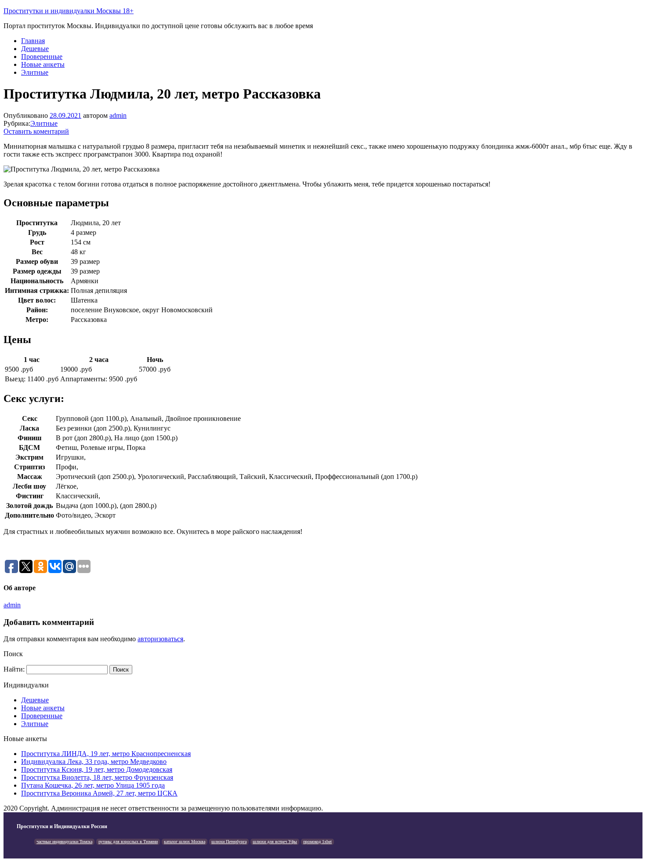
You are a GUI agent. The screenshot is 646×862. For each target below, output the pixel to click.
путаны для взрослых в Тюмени (128, 841)
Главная (33, 40)
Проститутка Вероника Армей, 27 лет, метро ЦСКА (99, 793)
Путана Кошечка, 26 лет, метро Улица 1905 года (93, 785)
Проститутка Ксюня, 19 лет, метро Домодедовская (96, 769)
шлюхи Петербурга (229, 841)
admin (118, 115)
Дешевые (35, 48)
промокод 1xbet (317, 841)
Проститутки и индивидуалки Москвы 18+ (69, 11)
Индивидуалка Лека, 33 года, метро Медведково (94, 761)
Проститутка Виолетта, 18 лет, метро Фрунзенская (97, 777)
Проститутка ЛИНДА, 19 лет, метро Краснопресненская (106, 753)
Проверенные (41, 56)
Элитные (34, 72)
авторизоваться (160, 639)
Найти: (14, 669)
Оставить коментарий (36, 131)
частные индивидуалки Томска (64, 841)
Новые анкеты (43, 64)
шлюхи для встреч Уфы (275, 841)
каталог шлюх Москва (184, 841)
